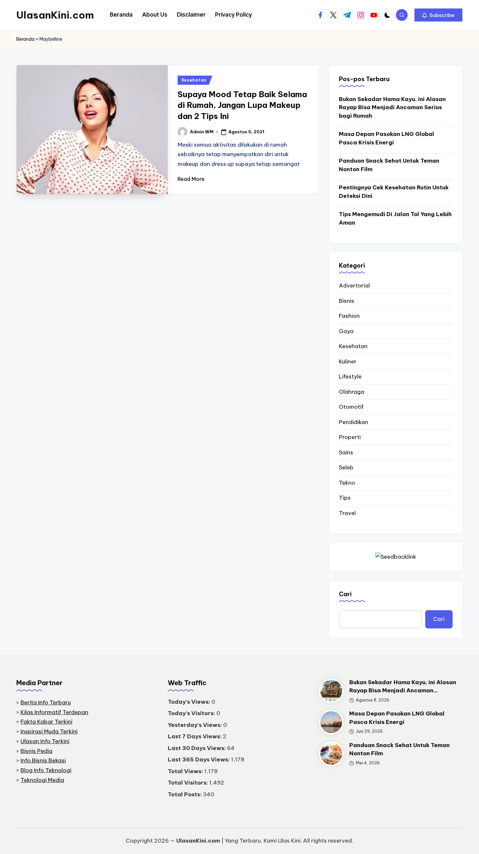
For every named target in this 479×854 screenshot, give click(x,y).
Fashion (349, 315)
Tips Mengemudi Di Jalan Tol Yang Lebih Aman (395, 218)
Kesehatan (194, 80)
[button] (438, 15)
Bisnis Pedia (36, 751)
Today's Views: (189, 701)
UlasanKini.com (55, 15)
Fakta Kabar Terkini (46, 721)
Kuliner (347, 361)
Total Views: (186, 771)
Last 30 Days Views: (197, 748)
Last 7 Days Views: (195, 736)
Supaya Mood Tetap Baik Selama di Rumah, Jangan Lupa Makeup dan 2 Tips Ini (242, 105)
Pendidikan (353, 422)
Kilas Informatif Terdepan (54, 712)
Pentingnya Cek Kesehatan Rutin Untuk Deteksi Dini (394, 191)
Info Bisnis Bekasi (43, 760)
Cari (345, 594)
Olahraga (351, 391)
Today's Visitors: (192, 713)
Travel (347, 513)
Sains (346, 452)
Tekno (347, 482)
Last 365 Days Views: (199, 759)
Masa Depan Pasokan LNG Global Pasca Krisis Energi (386, 138)
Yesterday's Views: (195, 725)
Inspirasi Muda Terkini (49, 731)
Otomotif (351, 406)
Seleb (346, 467)
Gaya (346, 331)
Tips (345, 497)
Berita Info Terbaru (46, 702)
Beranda (25, 39)
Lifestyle (350, 376)
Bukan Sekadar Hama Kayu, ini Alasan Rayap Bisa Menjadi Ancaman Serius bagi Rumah (392, 107)
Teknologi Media (42, 780)
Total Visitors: (188, 782)
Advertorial (354, 285)
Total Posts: (185, 794)
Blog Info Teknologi (46, 770)
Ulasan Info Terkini (45, 741)
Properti (350, 437)
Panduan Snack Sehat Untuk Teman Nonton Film (389, 165)
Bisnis (346, 300)
